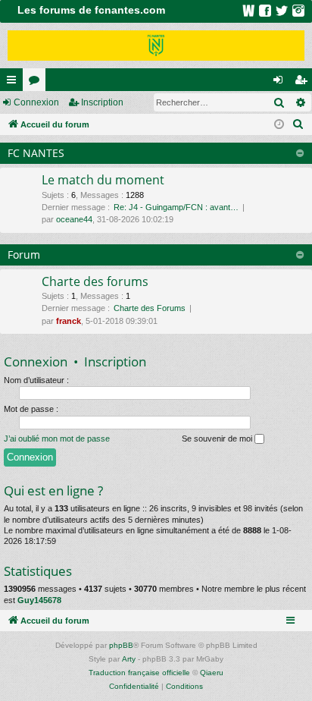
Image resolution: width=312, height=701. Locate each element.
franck (68, 320)
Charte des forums (95, 281)
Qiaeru (211, 672)
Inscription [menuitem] (303, 82)
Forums (37, 82)
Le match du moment (103, 179)
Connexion (36, 102)
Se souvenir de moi (218, 438)
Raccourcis (14, 82)
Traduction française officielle (139, 672)
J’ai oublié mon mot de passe (57, 438)
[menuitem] (298, 124)
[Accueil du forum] (156, 45)
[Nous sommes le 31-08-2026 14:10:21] (279, 125)
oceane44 (74, 219)
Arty (129, 659)
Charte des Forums (150, 308)
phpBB (121, 645)
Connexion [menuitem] (281, 82)
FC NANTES (36, 153)
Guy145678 (39, 600)
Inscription (102, 102)
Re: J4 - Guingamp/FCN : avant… (176, 207)
